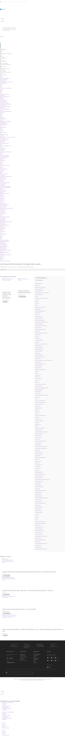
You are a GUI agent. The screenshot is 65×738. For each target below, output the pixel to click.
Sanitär (36, 470)
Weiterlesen (5, 301)
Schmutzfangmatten (38, 316)
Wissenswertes (35, 655)
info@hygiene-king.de (10, 662)
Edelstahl (1, 197)
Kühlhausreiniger (3, 178)
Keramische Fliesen (38, 404)
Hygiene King (37, 375)
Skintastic (36, 382)
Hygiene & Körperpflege (4, 134)
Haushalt (36, 342)
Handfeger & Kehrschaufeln (39, 307)
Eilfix (36, 373)
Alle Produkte (4, 709)
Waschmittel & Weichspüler (39, 369)
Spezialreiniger (37, 484)
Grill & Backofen (2, 175)
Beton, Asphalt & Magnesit (4, 155)
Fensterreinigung (38, 492)
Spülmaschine (2, 180)
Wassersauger (37, 508)
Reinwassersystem (38, 501)
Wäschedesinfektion (38, 349)
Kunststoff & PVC (3, 160)
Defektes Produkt (23, 654)
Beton (1, 154)
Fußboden (36, 397)
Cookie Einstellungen (36, 654)
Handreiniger (37, 358)
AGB (34, 661)
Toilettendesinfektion (38, 347)
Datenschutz (35, 659)
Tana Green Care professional (40, 384)
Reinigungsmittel (3, 148)
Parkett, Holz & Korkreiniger (4, 165)
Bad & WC (1, 77)
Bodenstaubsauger (3, 227)
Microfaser (1, 110)
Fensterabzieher (2, 219)
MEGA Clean (37, 376)
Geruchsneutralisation (3, 205)
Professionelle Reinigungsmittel (5, 145)
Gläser (1, 172)
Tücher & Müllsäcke (3, 233)
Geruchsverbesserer (38, 290)
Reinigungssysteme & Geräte (4, 216)
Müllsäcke (36, 314)
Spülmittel (2, 181)
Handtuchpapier (37, 362)
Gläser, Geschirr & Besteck (4, 173)
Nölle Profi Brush (38, 378)
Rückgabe (21, 658)
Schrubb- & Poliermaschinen (39, 503)
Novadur (36, 380)
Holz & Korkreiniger (3, 132)
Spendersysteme (38, 365)
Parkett (1, 164)
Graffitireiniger (37, 444)
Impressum (35, 662)
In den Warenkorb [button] (6, 594)
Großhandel (2, 129)
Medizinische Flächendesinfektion (5, 121)
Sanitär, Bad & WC (38, 472)
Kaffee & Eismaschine (3, 177)
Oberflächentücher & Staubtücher (5, 111)
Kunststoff (1, 199)
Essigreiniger (2, 171)
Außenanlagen (37, 391)
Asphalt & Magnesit (3, 74)
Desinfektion (2, 117)
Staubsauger (37, 505)
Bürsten (1, 115)
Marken (36, 371)
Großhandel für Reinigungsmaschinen (41, 497)
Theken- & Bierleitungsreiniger (5, 182)
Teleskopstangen (38, 532)
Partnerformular (22, 655)
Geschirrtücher (2, 107)
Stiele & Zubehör (2, 231)
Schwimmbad (37, 483)
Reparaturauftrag (36, 658)
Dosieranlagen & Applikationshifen (41, 395)
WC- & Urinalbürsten (3, 209)
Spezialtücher (2, 112)
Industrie (36, 450)
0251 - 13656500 (10, 658)
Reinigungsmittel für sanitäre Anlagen (6, 208)
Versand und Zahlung (23, 657)
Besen (1, 85)
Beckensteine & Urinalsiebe (4, 204)
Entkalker (1, 170)
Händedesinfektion (38, 345)
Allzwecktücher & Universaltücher (5, 106)
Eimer (36, 305)
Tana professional (38, 386)
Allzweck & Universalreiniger (4, 193)
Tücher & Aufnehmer (38, 323)
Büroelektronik (37, 461)
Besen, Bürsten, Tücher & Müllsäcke (6, 88)
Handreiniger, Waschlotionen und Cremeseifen (42, 360)
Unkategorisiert (2, 258)
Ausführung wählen (22, 296)
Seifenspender (2, 142)
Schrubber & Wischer (38, 318)
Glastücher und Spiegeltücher (5, 108)
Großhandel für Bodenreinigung (40, 446)
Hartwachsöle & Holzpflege (4, 156)
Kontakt (3, 726)
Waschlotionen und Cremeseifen (5, 260)
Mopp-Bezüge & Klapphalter (39, 523)
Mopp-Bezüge (2, 97)
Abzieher (36, 514)
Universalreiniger (3, 183)
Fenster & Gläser (2, 198)
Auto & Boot (37, 393)
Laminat (1, 161)
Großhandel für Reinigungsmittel (40, 448)
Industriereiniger (3, 189)
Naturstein (2, 162)
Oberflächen (37, 455)
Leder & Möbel (2, 200)
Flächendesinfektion (38, 340)
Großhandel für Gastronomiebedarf (6, 176)
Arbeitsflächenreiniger (39, 420)
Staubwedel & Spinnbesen (39, 320)
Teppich (1, 166)
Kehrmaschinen (37, 499)
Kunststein (2, 159)
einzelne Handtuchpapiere (4, 139)
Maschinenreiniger (3, 191)
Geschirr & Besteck (3, 127)
